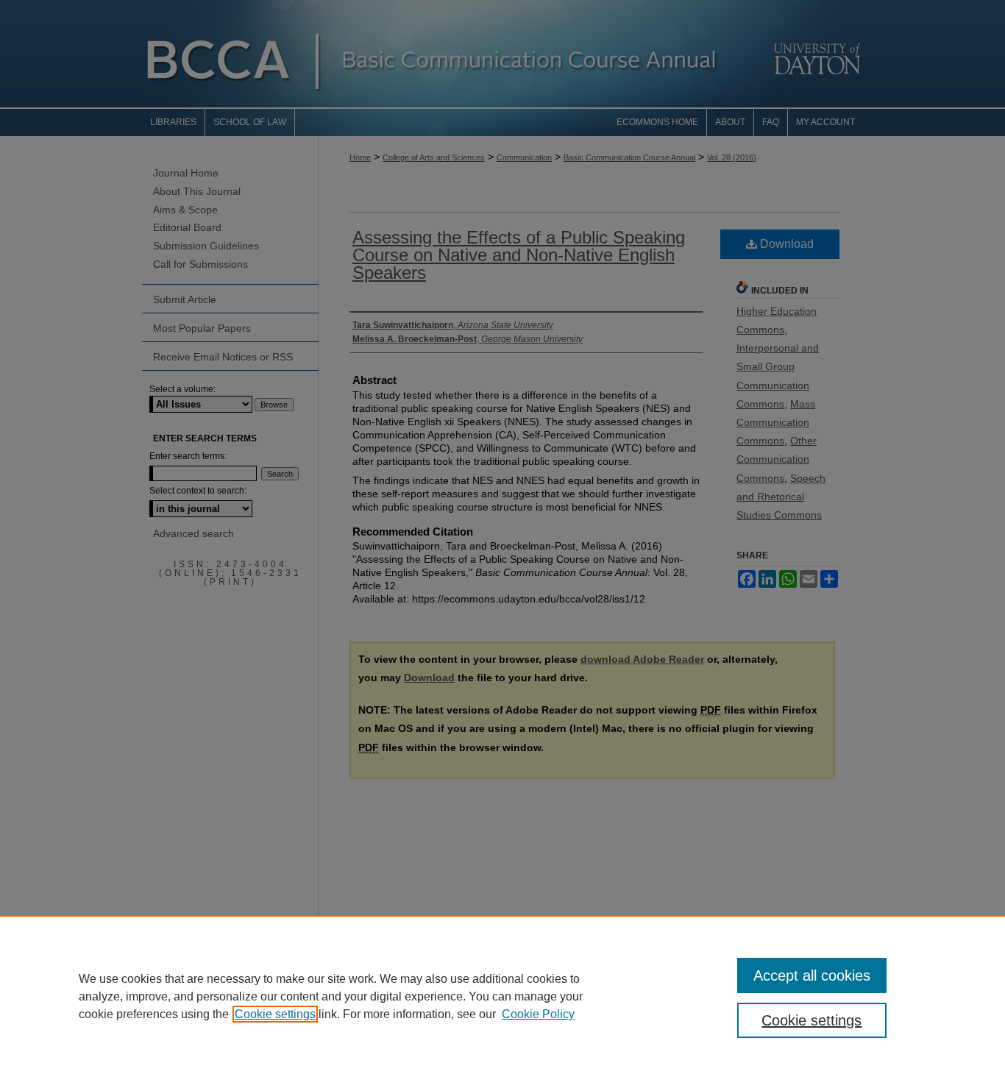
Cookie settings (275, 1014)
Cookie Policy (538, 1014)
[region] (502, 996)
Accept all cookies (811, 975)
